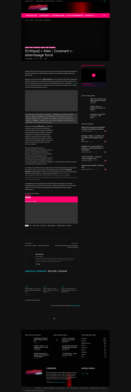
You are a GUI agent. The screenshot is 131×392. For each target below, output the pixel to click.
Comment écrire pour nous (94, 388)
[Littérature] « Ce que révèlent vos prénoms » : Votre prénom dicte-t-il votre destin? (92, 148)
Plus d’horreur (75, 15)
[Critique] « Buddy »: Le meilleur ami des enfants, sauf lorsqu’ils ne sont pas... (92, 137)
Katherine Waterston (51, 225)
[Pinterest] (33, 66)
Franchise (42, 47)
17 (46, 58)
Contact (89, 15)
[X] (30, 66)
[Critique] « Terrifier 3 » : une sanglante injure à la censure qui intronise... (41, 347)
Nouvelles (31, 15)
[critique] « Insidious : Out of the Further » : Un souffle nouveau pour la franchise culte (51, 290)
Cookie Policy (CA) (84, 388)
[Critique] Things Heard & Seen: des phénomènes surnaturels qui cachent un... (70, 347)
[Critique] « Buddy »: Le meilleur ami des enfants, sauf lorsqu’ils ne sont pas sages (33, 290)
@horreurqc (75, 305)
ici (72, 83)
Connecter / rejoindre (39, 1)
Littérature (58, 15)
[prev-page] (26, 295)
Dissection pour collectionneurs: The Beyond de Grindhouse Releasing (66, 246)
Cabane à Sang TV (74, 388)
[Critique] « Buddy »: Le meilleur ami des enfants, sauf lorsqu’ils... (97, 108)
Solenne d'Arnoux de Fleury (86, 131)
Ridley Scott (69, 225)
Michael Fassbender (61, 225)
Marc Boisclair (30, 58)
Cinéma (31, 47)
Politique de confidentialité (49, 388)
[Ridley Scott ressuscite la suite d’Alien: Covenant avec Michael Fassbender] (85, 100)
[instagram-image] (32, 318)
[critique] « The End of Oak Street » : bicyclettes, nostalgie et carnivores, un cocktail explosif (69, 290)
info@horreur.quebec (60, 382)
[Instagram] (105, 1)
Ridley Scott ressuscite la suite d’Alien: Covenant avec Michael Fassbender (98, 100)
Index (68, 388)
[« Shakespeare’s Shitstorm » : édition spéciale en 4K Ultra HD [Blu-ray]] (29, 340)
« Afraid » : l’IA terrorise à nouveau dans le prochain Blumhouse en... (68, 340)
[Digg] (40, 66)
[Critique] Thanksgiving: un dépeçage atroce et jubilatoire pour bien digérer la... (41, 355)
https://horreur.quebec (39, 256)
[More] (47, 66)
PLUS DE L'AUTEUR (57, 271)
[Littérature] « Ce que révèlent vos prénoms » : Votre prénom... (97, 116)
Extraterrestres (37, 47)
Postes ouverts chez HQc (50, 1)
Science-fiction (52, 47)
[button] (104, 15)
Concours (104, 388)
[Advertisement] (51, 100)
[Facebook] (102, 1)
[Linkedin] (39, 264)
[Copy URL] (43, 66)
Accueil (26, 20)
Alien (30, 225)
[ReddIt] (37, 66)
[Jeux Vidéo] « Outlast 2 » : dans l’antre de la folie (37, 245)
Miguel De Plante (84, 141)
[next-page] (28, 295)
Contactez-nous (59, 1)
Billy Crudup (43, 225)
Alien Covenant (36, 225)
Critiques (44, 15)
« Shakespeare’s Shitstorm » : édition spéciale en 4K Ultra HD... (41, 340)
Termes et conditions (60, 388)
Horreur (47, 47)
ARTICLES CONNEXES (35, 271)
